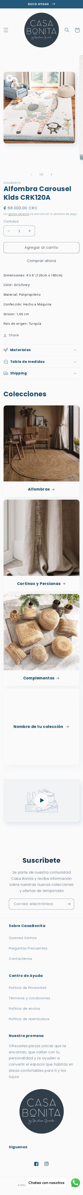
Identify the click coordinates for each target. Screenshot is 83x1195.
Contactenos (20, 958)
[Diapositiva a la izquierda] (31, 174)
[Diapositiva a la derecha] (51, 174)
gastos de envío (19, 214)
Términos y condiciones (29, 998)
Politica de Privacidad (27, 988)
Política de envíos (24, 1008)
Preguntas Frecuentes (28, 948)
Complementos (39, 678)
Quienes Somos (23, 938)
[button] (6, 30)
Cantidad (11, 221)
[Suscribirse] (69, 904)
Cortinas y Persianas (39, 583)
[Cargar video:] (42, 800)
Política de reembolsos (29, 1019)
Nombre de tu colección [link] (39, 726)
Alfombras (39, 489)
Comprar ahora (41, 260)
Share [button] (14, 335)
